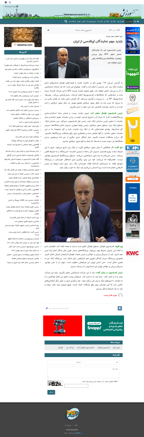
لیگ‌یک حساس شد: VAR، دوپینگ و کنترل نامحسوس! (23, 201)
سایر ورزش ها (91, 21)
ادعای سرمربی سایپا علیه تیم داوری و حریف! (23, 262)
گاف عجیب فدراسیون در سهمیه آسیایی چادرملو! (21, 159)
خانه (135, 21)
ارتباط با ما (72, 21)
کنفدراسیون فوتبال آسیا (85, 347)
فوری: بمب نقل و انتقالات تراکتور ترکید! (25, 114)
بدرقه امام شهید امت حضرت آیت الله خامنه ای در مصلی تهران (22, 101)
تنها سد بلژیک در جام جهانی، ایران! (26, 73)
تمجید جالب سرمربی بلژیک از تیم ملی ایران (23, 173)
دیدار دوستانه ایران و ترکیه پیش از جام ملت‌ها (22, 151)
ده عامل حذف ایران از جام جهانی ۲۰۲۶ (25, 250)
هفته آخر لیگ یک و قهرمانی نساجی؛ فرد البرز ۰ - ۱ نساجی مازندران (21, 60)
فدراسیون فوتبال (104, 347)
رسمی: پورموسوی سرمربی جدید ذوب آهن (24, 246)
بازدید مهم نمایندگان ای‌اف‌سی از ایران (98, 41)
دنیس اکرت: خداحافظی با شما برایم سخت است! (24, 233)
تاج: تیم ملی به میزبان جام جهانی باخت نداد (23, 242)
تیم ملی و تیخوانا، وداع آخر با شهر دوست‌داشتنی (21, 181)
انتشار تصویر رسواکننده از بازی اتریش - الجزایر (23, 254)
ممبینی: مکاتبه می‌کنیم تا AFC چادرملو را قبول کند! (22, 131)
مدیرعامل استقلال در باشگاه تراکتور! (26, 118)
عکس (84, 21)
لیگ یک (113, 21)
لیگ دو (106, 21)
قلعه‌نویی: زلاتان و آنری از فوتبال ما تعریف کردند (22, 189)
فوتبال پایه (120, 21)
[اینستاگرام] (10, 2)
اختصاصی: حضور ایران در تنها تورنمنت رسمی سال (23, 195)
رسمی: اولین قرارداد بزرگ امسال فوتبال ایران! (22, 207)
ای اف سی (70, 347)
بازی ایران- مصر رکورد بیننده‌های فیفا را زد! (24, 126)
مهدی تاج (116, 347)
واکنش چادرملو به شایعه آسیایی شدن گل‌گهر (23, 155)
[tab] (23, 52)
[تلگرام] (5, 2)
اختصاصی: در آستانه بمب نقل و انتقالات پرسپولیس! (24, 164)
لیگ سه (100, 21)
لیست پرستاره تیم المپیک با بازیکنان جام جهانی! (21, 65)
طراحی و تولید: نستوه (70, 433)
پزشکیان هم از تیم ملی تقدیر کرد (27, 136)
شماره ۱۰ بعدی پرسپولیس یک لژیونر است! (23, 91)
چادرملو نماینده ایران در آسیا (29, 122)
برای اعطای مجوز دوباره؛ (114, 36)
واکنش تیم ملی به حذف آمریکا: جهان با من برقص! (23, 86)
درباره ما (68, 425)
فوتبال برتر (128, 21)
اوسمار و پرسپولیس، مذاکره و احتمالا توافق (23, 238)
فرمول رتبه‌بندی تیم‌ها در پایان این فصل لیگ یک (21, 169)
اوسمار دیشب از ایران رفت (29, 106)
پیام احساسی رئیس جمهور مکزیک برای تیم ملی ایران (22, 227)
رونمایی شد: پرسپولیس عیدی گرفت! (25, 77)
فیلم (78, 21)
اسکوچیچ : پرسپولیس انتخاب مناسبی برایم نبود (22, 69)
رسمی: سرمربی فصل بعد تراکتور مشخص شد (22, 110)
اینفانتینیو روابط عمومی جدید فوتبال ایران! (24, 177)
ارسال (51, 392)
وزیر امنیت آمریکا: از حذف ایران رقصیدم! (24, 217)
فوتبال (60, 347)
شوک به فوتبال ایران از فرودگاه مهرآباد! (25, 140)
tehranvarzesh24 (124, 11)
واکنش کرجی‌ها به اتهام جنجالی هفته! (25, 258)
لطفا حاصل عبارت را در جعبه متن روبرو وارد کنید (100, 381)
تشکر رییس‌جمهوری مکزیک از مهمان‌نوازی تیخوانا (21, 185)
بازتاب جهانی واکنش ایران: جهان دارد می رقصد (22, 81)
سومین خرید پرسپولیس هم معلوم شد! (24, 95)
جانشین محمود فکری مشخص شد (27, 221)
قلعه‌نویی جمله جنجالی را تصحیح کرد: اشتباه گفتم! (23, 146)
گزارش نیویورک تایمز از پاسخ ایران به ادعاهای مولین (23, 212)
